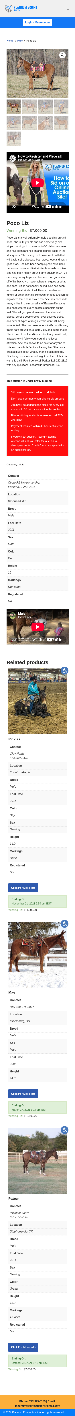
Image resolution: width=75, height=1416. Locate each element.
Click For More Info (23, 887)
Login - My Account (37, 22)
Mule (20, 40)
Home (10, 40)
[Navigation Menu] (68, 9)
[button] (62, 55)
